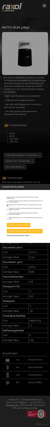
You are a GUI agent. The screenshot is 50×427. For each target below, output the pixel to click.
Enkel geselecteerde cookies (15, 235)
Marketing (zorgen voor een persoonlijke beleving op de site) (26, 218)
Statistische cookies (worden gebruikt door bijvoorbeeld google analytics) (25, 209)
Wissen (27, 235)
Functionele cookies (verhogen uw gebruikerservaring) (25, 204)
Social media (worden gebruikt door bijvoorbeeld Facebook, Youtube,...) (23, 213)
